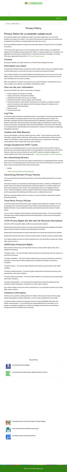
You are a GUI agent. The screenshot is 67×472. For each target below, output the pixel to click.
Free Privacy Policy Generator (35, 56)
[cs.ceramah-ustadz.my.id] (33, 3)
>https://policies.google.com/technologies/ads (48, 154)
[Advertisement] (33, 10)
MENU (60, 18)
